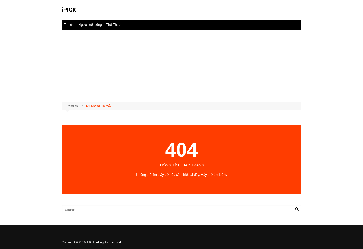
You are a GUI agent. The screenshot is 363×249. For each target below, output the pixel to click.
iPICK (69, 9)
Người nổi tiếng (90, 25)
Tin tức (69, 25)
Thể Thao (113, 25)
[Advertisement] (181, 65)
